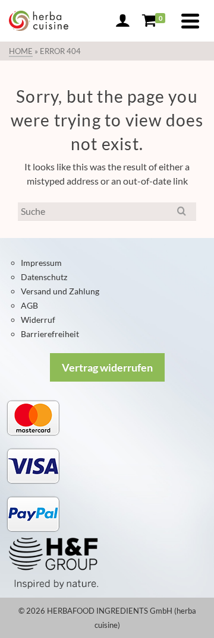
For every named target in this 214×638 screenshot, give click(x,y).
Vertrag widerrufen (107, 367)
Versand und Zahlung (60, 291)
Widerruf (38, 320)
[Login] (122, 21)
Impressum (41, 263)
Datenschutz (44, 277)
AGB (29, 305)
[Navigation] (190, 21)
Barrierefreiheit (50, 334)
